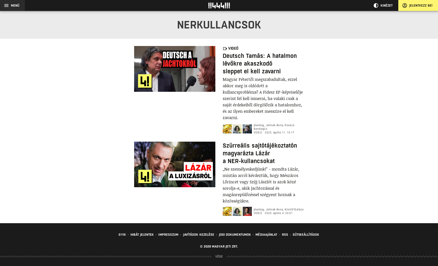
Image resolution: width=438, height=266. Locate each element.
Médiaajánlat (266, 234)
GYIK (122, 234)
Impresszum (168, 234)
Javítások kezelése (198, 234)
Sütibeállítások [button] (306, 234)
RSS (285, 234)
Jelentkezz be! (421, 5)
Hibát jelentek (142, 234)
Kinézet (387, 5)
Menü (15, 5)
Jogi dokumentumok (235, 234)
